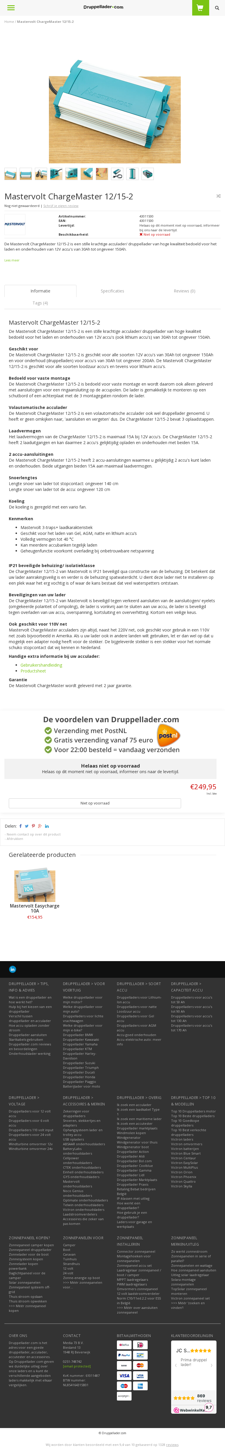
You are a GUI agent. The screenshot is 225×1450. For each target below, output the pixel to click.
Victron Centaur (183, 1158)
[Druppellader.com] (103, 7)
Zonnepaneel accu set (134, 1265)
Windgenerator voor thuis (137, 1142)
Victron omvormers (186, 1144)
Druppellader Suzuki (79, 1063)
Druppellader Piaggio (79, 1081)
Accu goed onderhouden (136, 1035)
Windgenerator (129, 1137)
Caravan (69, 1254)
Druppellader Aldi (131, 1156)
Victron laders (182, 1139)
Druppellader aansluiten (28, 1035)
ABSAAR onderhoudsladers (84, 1144)
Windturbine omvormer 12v (31, 1144)
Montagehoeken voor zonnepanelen (134, 1258)
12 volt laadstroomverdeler (138, 1293)
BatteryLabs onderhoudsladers (77, 1150)
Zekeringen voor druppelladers (76, 1113)
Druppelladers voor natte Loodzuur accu (137, 1009)
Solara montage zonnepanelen (183, 1281)
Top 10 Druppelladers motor (193, 1111)
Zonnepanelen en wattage (191, 1265)
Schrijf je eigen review (61, 205)
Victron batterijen (185, 1148)
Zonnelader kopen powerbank (23, 1266)
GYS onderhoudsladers (81, 1177)
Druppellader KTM (77, 1049)
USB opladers (73, 1139)
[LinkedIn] (12, 969)
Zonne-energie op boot (81, 1278)
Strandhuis (71, 1263)
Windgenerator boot (133, 1147)
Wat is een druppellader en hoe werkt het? (30, 999)
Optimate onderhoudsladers (85, 1200)
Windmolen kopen (131, 1133)
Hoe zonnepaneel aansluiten (193, 1270)
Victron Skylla (181, 1186)
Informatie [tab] (40, 291)
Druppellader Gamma (134, 1170)
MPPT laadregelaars (132, 1279)
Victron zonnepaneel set (190, 1298)
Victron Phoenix (183, 1177)
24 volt (68, 1273)
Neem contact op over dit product (34, 834)
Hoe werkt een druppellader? (128, 1205)
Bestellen (34, 930)
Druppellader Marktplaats (137, 1179)
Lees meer (11, 260)
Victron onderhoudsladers (83, 1209)
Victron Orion (181, 1172)
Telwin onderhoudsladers (83, 1205)
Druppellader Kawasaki (81, 1039)
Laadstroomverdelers (80, 1214)
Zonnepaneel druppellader (30, 1249)
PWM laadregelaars (132, 1284)
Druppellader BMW (78, 1035)
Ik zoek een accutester (135, 1123)
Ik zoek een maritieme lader (139, 1119)
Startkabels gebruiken (26, 1039)
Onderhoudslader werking (29, 1053)
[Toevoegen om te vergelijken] (219, 196)
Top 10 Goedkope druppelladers (185, 1122)
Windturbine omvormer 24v (31, 1148)
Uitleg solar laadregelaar (190, 1275)
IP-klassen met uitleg (133, 1198)
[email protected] (77, 1366)
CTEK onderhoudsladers (82, 1167)
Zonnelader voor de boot (29, 1254)
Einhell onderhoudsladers (83, 1172)
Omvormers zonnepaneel (137, 1289)
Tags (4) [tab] (40, 303)
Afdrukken (15, 838)
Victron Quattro (183, 1181)
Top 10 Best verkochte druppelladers (188, 1132)
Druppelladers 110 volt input (31, 1130)
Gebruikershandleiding (41, 665)
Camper (69, 1245)
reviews (172, 1444)
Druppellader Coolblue (135, 1165)
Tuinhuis (69, 1259)
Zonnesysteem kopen (26, 1259)
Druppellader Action (133, 1151)
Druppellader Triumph (81, 1067)
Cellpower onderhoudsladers (77, 1160)
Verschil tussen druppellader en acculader (30, 1018)
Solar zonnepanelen (24, 1282)
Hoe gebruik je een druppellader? (132, 1214)
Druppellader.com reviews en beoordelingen (30, 1046)
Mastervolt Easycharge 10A (34, 908)
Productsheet (33, 671)
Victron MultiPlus (184, 1167)
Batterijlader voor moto (81, 1086)
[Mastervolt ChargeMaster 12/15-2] (115, 99)
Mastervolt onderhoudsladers (77, 1183)
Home (9, 21)
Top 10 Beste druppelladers (192, 1116)
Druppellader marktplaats (137, 1128)
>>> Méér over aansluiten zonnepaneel (137, 1309)
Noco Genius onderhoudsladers (77, 1193)
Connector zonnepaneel (136, 1251)
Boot (66, 1249)
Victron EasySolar (184, 1162)
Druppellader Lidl (130, 1175)
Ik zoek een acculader (134, 1105)
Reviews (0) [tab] (184, 291)
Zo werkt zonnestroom (189, 1251)
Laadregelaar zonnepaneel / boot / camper (139, 1272)
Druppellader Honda (79, 1077)
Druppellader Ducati (79, 1072)
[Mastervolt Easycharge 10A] (35, 881)
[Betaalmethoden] (124, 1345)
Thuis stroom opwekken (28, 1301)
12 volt (68, 1268)
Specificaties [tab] (112, 291)
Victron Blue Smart (186, 1153)
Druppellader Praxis (132, 1184)
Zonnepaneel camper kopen (31, 1245)
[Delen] (20, 826)
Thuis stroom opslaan (25, 1296)
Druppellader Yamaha (80, 1044)
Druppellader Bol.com (134, 1161)
